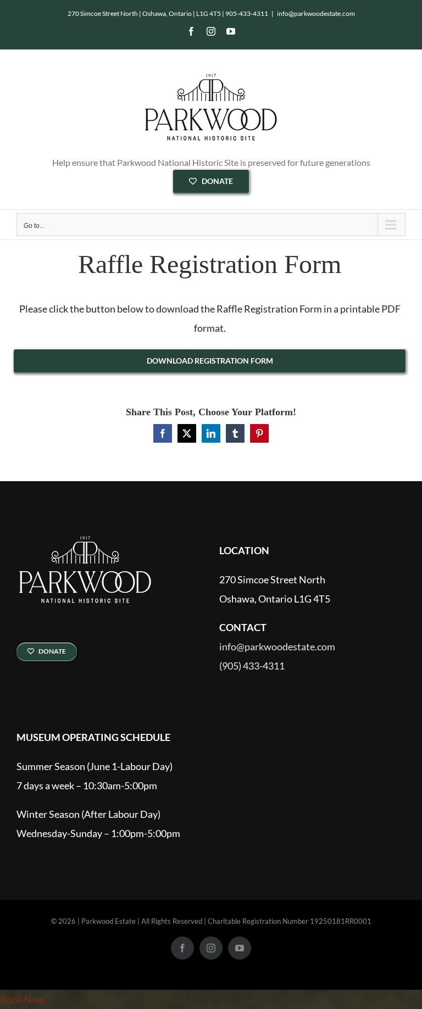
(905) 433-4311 (252, 666)
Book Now (22, 999)
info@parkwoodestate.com (316, 13)
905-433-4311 (246, 13)
